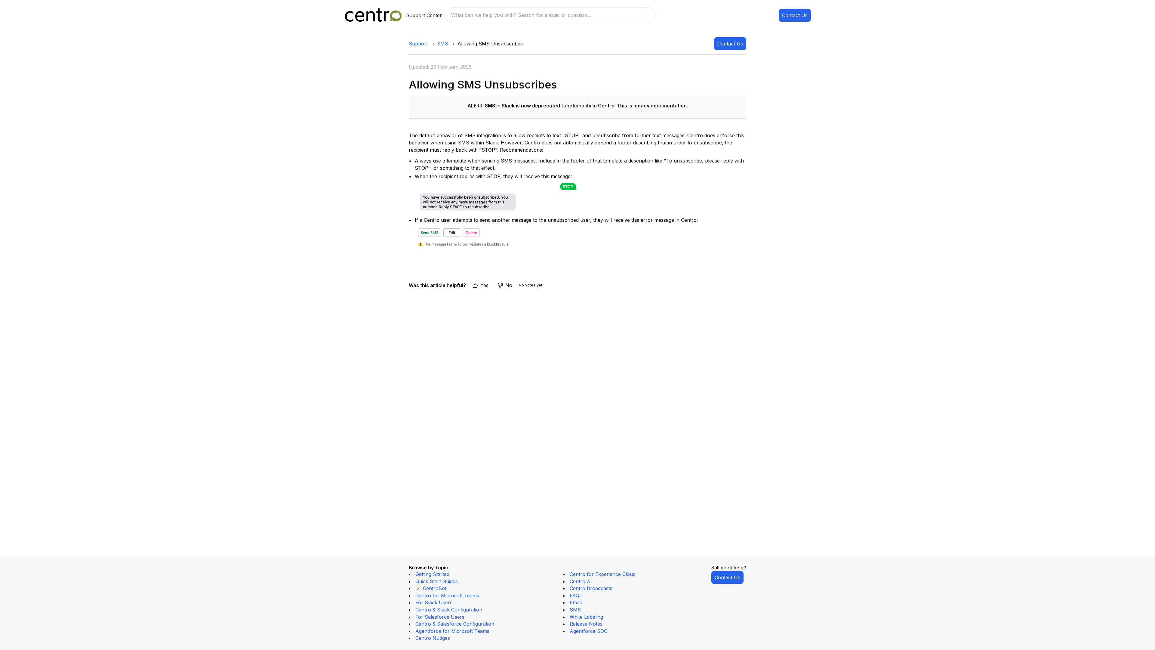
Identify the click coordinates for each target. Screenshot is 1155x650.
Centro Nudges (432, 638)
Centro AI (581, 581)
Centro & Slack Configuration (448, 610)
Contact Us (795, 15)
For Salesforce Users (439, 617)
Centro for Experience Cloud (603, 574)
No (508, 285)
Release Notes (586, 624)
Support (418, 44)
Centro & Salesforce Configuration (454, 624)
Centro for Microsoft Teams (447, 596)
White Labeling (586, 617)
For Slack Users (433, 602)
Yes (484, 285)
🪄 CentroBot (430, 588)
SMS (442, 44)
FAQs (576, 596)
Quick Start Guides (436, 581)
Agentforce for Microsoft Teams (452, 631)
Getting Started (432, 574)
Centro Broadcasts (591, 588)
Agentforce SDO (589, 631)
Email (576, 602)
